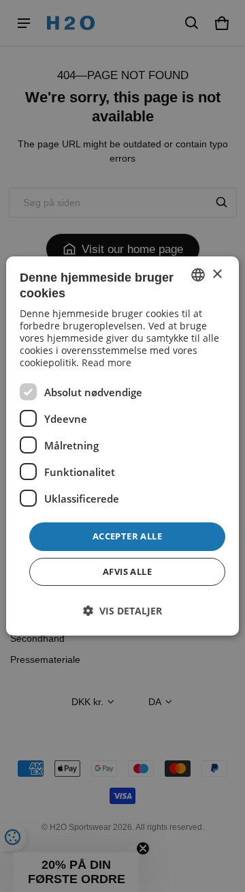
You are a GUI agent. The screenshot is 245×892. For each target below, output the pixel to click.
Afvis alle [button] (127, 571)
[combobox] (198, 275)
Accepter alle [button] (127, 536)
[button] (122, 611)
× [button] (217, 274)
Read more (106, 362)
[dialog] (122, 446)
